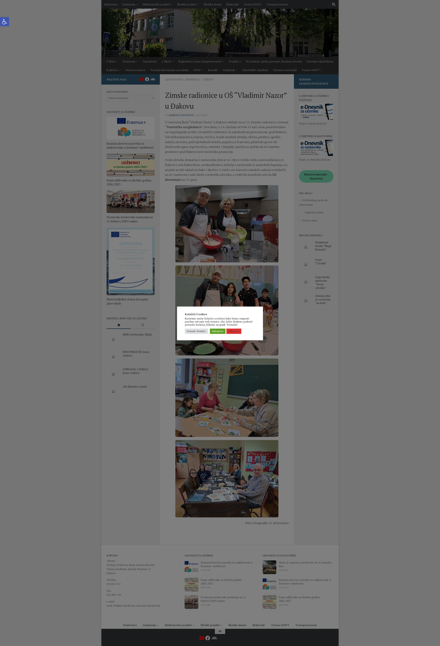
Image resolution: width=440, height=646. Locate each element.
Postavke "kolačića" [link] (196, 331)
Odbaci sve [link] (233, 331)
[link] (4, 21)
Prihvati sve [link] (217, 331)
